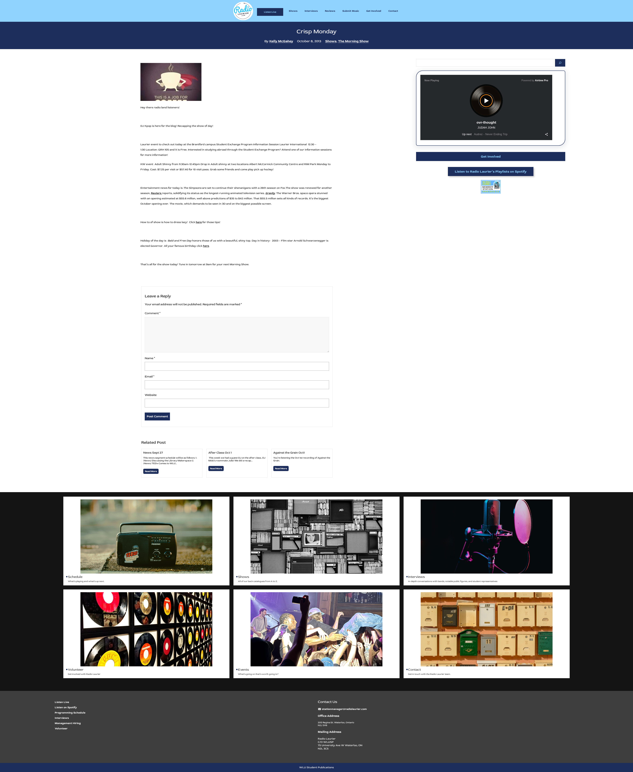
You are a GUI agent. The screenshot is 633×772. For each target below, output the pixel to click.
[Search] (560, 62)
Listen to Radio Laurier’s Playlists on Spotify (491, 171)
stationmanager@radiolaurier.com (344, 709)
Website (151, 395)
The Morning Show (353, 41)
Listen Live (270, 12)
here (199, 222)
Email (149, 376)
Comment (152, 313)
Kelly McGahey (281, 41)
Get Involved (491, 156)
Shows (330, 41)
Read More (151, 471)
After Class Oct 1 (220, 453)
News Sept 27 (153, 453)
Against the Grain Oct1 (289, 453)
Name (150, 358)
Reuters (156, 193)
